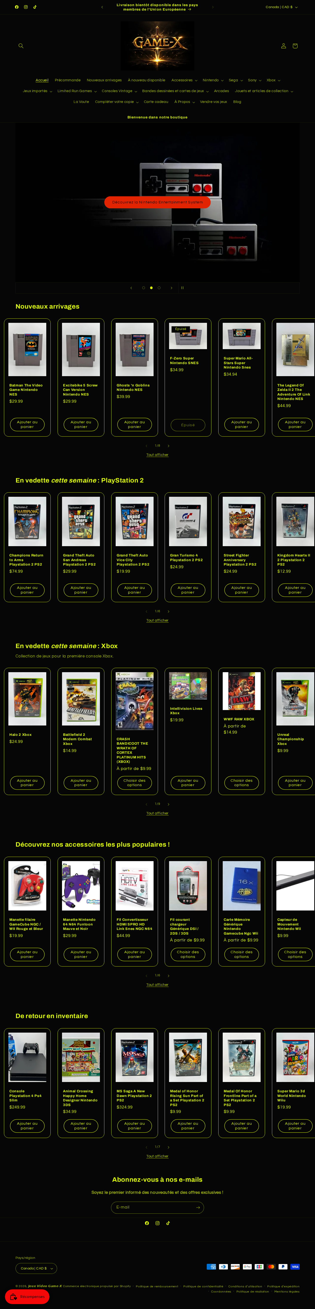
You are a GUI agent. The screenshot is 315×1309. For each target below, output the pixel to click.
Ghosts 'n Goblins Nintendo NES (133, 387)
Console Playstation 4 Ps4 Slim (25, 1095)
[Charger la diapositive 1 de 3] (144, 288)
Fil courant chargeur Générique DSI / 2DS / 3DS (184, 926)
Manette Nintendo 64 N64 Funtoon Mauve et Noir (79, 924)
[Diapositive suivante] (171, 288)
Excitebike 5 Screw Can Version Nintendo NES (80, 389)
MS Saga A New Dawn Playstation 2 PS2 (134, 1095)
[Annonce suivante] (212, 7)
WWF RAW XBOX (239, 719)
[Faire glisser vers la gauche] (146, 446)
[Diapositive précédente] (131, 288)
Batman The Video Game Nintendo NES (26, 389)
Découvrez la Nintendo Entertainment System (157, 202)
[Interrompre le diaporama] (183, 288)
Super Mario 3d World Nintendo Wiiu (291, 1095)
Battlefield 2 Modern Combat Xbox (77, 739)
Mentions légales (287, 1291)
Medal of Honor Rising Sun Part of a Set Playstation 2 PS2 (187, 1098)
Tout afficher (157, 455)
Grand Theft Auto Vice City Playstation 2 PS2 (133, 560)
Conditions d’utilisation (245, 1286)
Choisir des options (134, 783)
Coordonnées (221, 1291)
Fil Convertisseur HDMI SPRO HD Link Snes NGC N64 (134, 924)
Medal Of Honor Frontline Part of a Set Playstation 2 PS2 (240, 1098)
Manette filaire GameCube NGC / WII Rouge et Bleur (26, 924)
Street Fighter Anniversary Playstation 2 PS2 (240, 560)
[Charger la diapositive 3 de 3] (159, 288)
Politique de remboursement (157, 1286)
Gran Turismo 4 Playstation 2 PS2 (186, 558)
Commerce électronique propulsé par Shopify (97, 1286)
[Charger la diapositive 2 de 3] (151, 288)
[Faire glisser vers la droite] (168, 446)
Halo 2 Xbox (20, 735)
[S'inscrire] (198, 1208)
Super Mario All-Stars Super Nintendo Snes (238, 363)
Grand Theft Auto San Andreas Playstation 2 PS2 (79, 560)
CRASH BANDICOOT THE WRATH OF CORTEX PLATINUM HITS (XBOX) (132, 750)
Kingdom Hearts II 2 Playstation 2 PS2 (293, 560)
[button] (21, 46)
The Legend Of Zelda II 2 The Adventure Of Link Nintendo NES (293, 392)
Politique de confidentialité (203, 1286)
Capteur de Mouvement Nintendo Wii (289, 924)
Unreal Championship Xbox (290, 739)
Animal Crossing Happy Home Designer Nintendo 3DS (80, 1098)
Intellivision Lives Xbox (186, 711)
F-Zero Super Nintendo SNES (184, 360)
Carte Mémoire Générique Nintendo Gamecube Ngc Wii (241, 926)
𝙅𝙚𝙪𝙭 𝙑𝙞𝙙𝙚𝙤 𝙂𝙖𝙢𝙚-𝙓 (45, 1286)
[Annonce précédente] (102, 7)
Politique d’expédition (283, 1286)
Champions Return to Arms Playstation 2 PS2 (26, 560)
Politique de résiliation (252, 1291)
